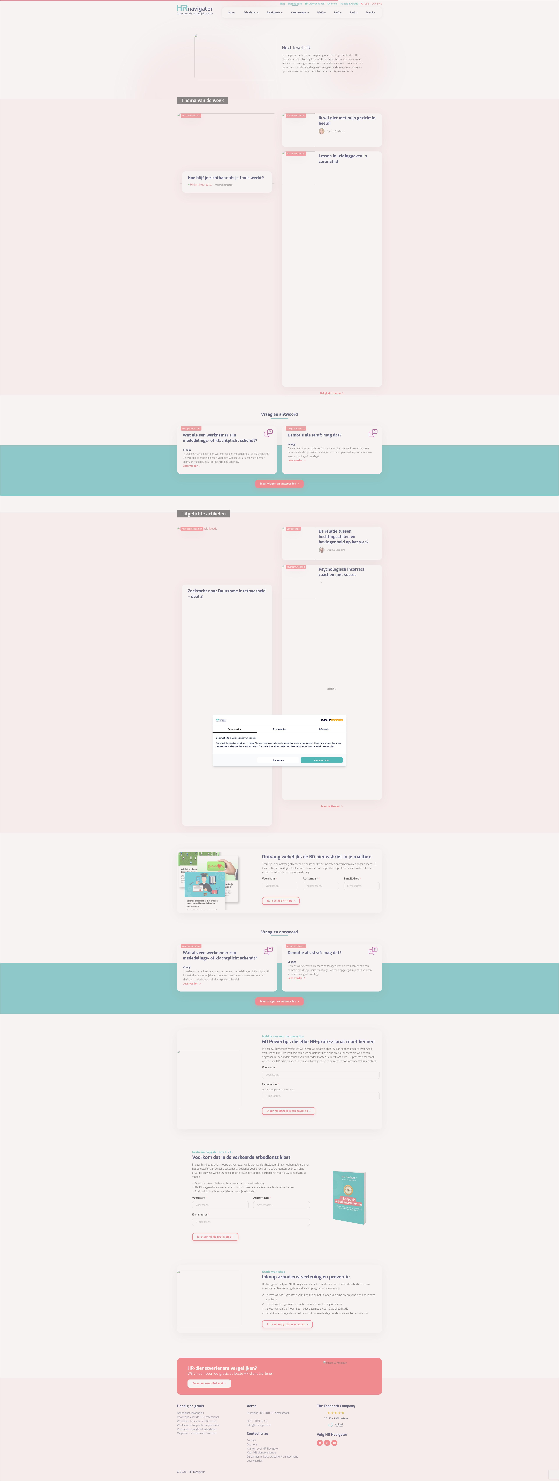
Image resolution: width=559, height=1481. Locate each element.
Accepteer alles (321, 760)
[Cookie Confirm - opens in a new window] (332, 720)
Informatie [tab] (324, 729)
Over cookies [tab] (279, 729)
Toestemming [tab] (235, 729)
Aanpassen (278, 760)
